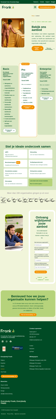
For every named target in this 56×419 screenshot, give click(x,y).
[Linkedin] (2, 341)
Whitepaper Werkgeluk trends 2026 (37, 360)
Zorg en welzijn (4, 385)
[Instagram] (6, 341)
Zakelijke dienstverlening (6, 393)
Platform (3, 360)
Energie (2, 390)
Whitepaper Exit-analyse (35, 363)
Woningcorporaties (5, 388)
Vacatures (31, 348)
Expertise (3, 363)
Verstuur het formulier (41, 272)
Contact (31, 345)
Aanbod (2, 369)
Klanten (2, 366)
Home (33, 15)
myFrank (31, 351)
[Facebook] (10, 341)
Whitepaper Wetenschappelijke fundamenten (40, 369)
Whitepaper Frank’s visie (35, 366)
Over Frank (3, 371)
